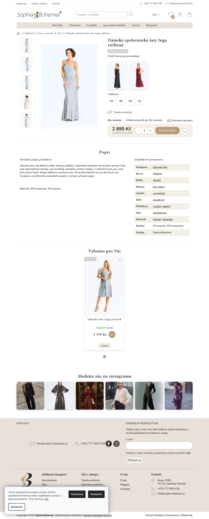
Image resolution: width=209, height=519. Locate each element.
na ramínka (159, 193)
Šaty (44, 484)
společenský (160, 213)
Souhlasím (96, 494)
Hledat (131, 14)
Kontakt (56, 3)
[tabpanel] (104, 303)
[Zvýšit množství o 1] (150, 130)
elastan (157, 219)
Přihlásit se (134, 460)
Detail (104, 346)
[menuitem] (57, 25)
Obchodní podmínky (92, 484)
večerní (166, 206)
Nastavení (16, 507)
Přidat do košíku (167, 130)
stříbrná (157, 173)
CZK (154, 14)
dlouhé (157, 180)
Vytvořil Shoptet (154, 515)
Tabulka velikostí (39, 3)
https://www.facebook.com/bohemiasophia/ (109, 444)
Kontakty (125, 489)
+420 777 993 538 (93, 443)
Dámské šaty (160, 167)
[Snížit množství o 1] (138, 130)
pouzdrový (158, 200)
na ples (157, 206)
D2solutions (172, 515)
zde (47, 499)
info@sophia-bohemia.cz (52, 443)
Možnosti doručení (182, 120)
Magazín (124, 484)
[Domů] (18, 33)
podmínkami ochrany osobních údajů (173, 453)
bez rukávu (159, 187)
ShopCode (187, 515)
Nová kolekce (49, 480)
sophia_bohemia (116, 444)
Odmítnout (77, 494)
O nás (123, 480)
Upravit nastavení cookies (98, 515)
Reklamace (22, 3)
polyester (167, 219)
